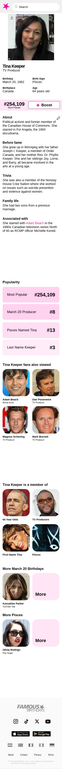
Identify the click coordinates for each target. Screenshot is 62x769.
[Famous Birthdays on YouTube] (47, 721)
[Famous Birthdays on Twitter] (35, 721)
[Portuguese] (20, 745)
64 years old (40, 91)
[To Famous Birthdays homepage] (6, 6)
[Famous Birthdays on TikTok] (25, 721)
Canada (8, 91)
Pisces (37, 82)
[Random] (50, 18)
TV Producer (11, 70)
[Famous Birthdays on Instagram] (14, 721)
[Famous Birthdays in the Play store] (42, 733)
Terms (51, 755)
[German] (52, 745)
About (11, 755)
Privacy (37, 755)
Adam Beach (35, 223)
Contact (24, 755)
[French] (31, 745)
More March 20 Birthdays (23, 569)
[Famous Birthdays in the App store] (20, 733)
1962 (20, 82)
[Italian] (41, 745)
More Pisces (13, 615)
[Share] (12, 18)
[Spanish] (10, 745)
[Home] (31, 708)
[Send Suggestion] (58, 119)
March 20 (9, 82)
